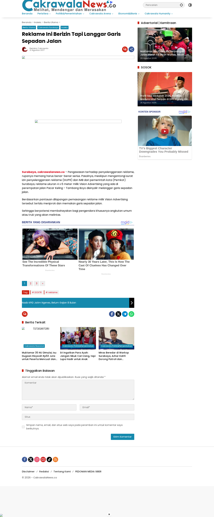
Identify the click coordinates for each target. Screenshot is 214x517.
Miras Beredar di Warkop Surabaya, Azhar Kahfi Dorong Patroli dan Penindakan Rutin (114, 356)
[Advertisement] (100, 499)
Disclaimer (28, 471)
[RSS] (55, 459)
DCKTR (38, 292)
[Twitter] (118, 314)
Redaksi (44, 471)
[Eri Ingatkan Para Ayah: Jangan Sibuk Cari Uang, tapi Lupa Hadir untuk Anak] (78, 338)
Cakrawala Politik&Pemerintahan (78, 346)
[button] (181, 5)
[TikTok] (49, 459)
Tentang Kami (62, 471)
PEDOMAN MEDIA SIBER (88, 471)
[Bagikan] (131, 49)
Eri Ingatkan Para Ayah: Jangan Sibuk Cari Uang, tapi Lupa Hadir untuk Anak (77, 356)
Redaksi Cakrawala (39, 48)
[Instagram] (37, 459)
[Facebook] (112, 314)
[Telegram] (125, 314)
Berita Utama (29, 27)
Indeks (64, 27)
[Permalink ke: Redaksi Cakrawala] (26, 49)
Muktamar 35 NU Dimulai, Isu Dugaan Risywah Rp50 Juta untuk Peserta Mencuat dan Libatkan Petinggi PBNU (39, 356)
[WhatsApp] (131, 314)
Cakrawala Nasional (34, 346)
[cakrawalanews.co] (70, 5)
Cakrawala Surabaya (48, 27)
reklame (53, 292)
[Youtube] (43, 459)
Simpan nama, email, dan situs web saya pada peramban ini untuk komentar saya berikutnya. (74, 426)
